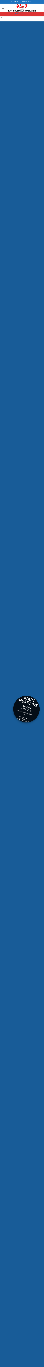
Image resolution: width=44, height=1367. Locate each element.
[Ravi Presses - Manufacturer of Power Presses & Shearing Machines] (22, 8)
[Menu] (3, 8)
